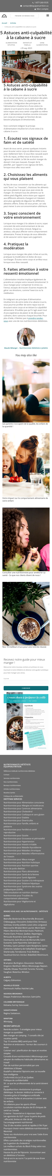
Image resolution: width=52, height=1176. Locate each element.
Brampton (8, 963)
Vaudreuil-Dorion (11, 955)
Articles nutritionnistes (12, 789)
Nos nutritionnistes (11, 782)
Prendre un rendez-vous (24, 16)
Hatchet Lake (27, 988)
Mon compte (42, 9)
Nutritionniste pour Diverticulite (18, 820)
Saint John (35, 996)
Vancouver (24, 1005)
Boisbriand (17, 918)
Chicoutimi (21, 921)
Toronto (31, 969)
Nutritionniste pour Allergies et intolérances (24, 805)
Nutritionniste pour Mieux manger (19, 859)
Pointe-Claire (9, 933)
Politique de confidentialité (13, 796)
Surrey (15, 1005)
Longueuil (42, 924)
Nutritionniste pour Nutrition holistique (22, 862)
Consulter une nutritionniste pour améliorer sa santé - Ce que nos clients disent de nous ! (23, 574)
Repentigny (37, 933)
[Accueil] (4, 15)
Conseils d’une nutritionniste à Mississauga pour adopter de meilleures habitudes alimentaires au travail (26, 1059)
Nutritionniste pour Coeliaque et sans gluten (24, 814)
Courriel (6, 678)
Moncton (26, 996)
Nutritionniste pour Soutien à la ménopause (24, 880)
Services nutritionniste (12, 778)
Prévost (19, 933)
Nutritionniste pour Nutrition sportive (21, 865)
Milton (25, 966)
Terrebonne (20, 951)
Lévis (35, 924)
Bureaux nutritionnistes (12, 785)
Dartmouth (9, 988)
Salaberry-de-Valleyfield (24, 948)
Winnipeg (8, 1021)
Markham (16, 966)
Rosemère (17, 936)
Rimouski (8, 936)
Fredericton (16, 996)
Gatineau (8, 924)
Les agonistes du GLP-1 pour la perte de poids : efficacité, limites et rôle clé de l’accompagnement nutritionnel (24, 1119)
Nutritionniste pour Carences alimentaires (23, 808)
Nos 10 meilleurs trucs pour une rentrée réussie (24, 647)
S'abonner (26, 688)
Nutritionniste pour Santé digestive (20, 877)
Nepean (43, 966)
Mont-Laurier (28, 928)
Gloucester (29, 963)
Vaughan (8, 972)
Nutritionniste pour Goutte (16, 835)
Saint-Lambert (19, 945)
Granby (16, 924)
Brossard (39, 918)
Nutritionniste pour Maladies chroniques (22, 850)
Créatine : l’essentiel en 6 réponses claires (23, 1113)
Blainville (8, 918)
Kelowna (7, 1005)
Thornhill (23, 969)
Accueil (4, 23)
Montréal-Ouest (26, 930)
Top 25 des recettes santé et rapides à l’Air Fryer (25, 1125)
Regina (7, 1013)
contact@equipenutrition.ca (35, 5)
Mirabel (18, 928)
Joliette (23, 924)
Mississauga (33, 966)
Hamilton (39, 963)
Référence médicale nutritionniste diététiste (19, 771)
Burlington (18, 963)
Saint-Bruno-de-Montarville (27, 940)
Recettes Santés (9, 793)
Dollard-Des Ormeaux (37, 921)
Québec (27, 933)
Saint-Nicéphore (33, 945)
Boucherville (28, 918)
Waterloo (16, 972)
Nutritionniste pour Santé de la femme (21, 874)
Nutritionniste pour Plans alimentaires (21, 871)
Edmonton (16, 980)
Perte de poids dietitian (14, 868)
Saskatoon (15, 1013)
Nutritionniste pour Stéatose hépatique (22, 883)
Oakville (7, 969)
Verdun (23, 955)
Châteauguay (10, 921)
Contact (6, 775)
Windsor (25, 972)
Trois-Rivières (33, 951)
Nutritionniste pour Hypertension (19, 841)
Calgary (7, 980)
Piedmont (38, 930)
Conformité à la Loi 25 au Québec (19, 1077)
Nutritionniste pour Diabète (16, 817)
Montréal (14, 930)
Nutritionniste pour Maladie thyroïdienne (22, 847)
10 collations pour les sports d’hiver (20, 1104)
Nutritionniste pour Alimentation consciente (24, 802)
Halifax (18, 988)
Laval (29, 924)
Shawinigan (40, 948)
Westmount (42, 955)
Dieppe (7, 996)
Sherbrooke (9, 951)
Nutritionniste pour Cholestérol (18, 811)
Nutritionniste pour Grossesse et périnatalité (24, 838)
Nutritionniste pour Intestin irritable (20, 844)
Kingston (8, 966)
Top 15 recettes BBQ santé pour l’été (20, 1041)
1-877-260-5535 (41, 2)
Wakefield (32, 955)
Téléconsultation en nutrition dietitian (21, 892)
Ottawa (14, 969)
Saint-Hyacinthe (20, 942)
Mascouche (9, 928)
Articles (13, 23)
